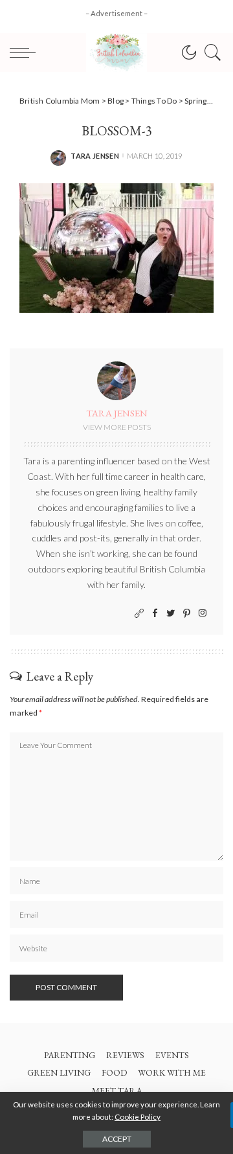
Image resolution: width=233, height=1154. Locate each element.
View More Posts (117, 427)
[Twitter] (171, 613)
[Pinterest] (187, 613)
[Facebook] (155, 613)
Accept (116, 1139)
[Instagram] (202, 613)
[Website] (139, 613)
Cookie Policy (138, 1117)
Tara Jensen (95, 155)
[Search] (209, 52)
